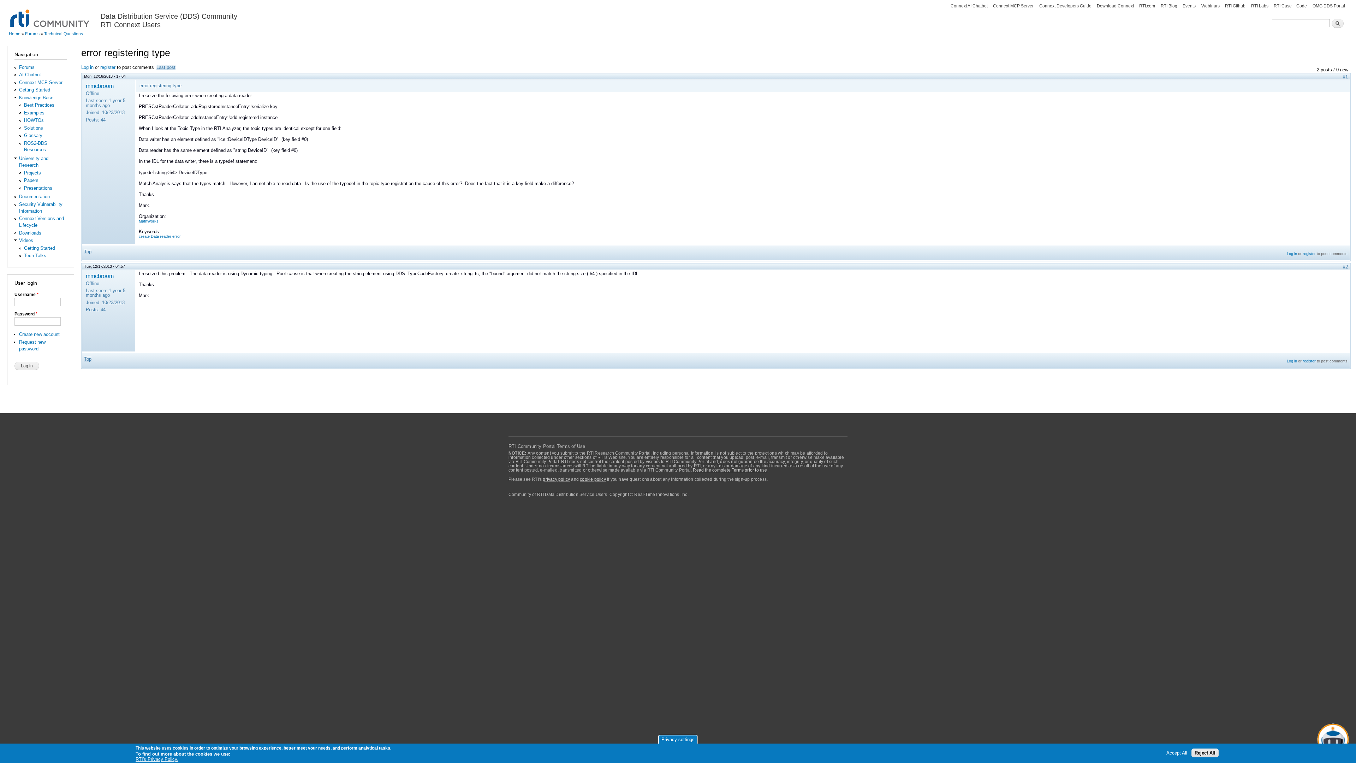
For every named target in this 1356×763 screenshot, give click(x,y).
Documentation (34, 196)
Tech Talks (35, 255)
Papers (31, 180)
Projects (32, 173)
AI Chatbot (30, 74)
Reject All (1205, 753)
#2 (1345, 267)
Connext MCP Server (1013, 6)
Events (1189, 6)
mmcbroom (100, 86)
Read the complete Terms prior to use (730, 470)
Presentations (38, 188)
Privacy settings (678, 739)
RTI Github (1235, 6)
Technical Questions (63, 33)
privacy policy (556, 479)
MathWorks (149, 221)
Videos (26, 240)
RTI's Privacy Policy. (157, 759)
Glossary (33, 135)
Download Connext (1115, 6)
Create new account (39, 334)
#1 (1345, 76)
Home (14, 33)
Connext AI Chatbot (969, 6)
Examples (34, 113)
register (107, 67)
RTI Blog (1169, 6)
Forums (32, 33)
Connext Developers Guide (1065, 6)
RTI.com (1147, 6)
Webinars (1210, 6)
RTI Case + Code (1290, 6)
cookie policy (593, 479)
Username (26, 294)
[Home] (50, 14)
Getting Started (34, 90)
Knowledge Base (36, 97)
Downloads (30, 233)
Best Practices (39, 105)
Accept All (1176, 753)
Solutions (33, 128)
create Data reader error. (160, 236)
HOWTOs (34, 120)
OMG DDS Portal (1329, 6)
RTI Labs (1259, 6)
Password (25, 314)
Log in (87, 67)
